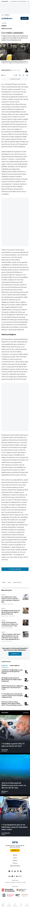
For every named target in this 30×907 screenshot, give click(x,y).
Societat (4, 23)
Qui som (15, 857)
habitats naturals (17, 582)
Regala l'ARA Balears (15, 865)
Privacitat (7, 882)
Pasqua (9, 582)
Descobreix (4, 712)
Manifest (15, 855)
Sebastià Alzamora (6, 70)
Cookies (24, 882)
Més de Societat (6, 590)
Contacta (15, 863)
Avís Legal (13, 882)
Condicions (18, 882)
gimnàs (3, 582)
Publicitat (15, 860)
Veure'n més (26, 712)
